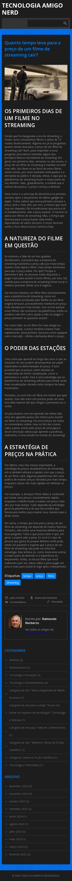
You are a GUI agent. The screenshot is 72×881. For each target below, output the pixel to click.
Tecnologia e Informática (26, 765)
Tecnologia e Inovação (24, 675)
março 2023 (18, 846)
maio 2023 (17, 839)
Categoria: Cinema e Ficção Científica (33, 757)
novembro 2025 (20, 793)
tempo (27, 576)
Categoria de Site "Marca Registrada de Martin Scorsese (37, 694)
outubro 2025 (19, 801)
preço (39, 576)
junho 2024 (18, 816)
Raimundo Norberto (37, 633)
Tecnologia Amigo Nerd (32, 9)
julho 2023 (17, 831)
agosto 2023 (18, 824)
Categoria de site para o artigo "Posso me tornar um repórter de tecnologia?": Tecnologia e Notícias (37, 712)
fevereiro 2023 (19, 854)
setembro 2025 (20, 809)
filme (51, 576)
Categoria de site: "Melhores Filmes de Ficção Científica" (36, 746)
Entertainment (19, 667)
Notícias (16, 660)
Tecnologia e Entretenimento (28, 682)
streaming (13, 582)
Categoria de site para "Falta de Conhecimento (37, 731)
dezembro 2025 (20, 786)
